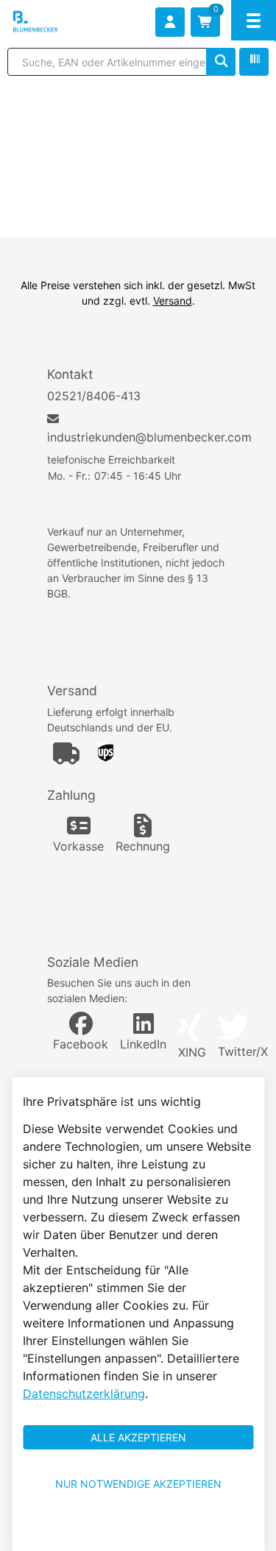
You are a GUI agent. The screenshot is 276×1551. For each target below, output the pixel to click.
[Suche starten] (221, 62)
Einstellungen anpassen (138, 1530)
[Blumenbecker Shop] (56, 22)
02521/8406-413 (94, 395)
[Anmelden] (170, 22)
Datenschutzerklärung (84, 1393)
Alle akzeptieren (138, 1437)
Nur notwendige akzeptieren (138, 1483)
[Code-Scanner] (254, 62)
